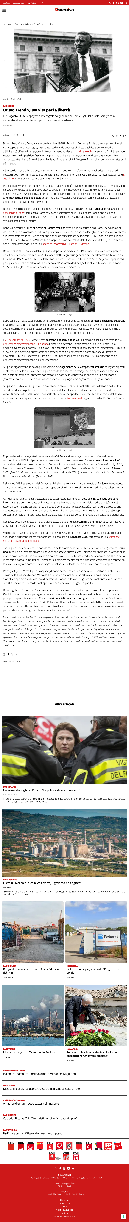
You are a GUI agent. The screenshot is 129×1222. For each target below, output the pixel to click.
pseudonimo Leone (13, 212)
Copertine (19, 24)
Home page (7, 24)
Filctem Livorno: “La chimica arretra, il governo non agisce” (42, 883)
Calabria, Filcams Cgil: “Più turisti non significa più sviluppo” (40, 1118)
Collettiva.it (64, 1174)
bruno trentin (16, 661)
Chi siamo (64, 1200)
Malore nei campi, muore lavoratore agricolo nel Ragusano (39, 1073)
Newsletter (31, 3)
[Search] (42, 3)
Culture (28, 24)
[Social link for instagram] (117, 3)
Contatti (6, 3)
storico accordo (74, 398)
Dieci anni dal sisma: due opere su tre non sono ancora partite (41, 1088)
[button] (113, 136)
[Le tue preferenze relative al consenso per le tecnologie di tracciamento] (123, 1216)
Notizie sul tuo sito (64, 1210)
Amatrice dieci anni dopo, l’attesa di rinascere (31, 1103)
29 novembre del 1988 (18, 339)
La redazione (18, 3)
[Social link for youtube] (121, 3)
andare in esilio (85, 151)
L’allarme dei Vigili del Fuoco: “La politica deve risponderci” (41, 790)
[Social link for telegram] (126, 3)
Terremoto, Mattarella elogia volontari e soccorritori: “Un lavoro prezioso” (92, 1054)
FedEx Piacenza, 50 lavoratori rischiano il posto (32, 1133)
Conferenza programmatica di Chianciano (26, 343)
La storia (64, 1213)
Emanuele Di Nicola (10, 795)
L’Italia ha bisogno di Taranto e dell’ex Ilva (29, 1052)
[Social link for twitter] (110, 3)
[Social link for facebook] (113, 3)
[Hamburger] (4, 10)
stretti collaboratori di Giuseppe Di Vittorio (65, 243)
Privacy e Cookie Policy (64, 1216)
